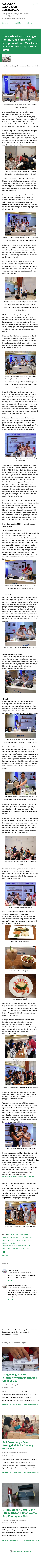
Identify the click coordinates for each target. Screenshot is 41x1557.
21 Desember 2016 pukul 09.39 (20, 1287)
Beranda (5, 23)
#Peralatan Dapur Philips (22, 1240)
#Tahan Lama (24, 1248)
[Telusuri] (32, 3)
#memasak (29, 1237)
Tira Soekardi (13, 1270)
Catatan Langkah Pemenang (10, 7)
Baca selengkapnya (31, 1405)
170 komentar (15, 1472)
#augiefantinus (22, 1235)
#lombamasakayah (17, 1237)
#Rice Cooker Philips (10, 1248)
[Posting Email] (3, 1253)
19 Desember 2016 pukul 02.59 (20, 1272)
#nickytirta (6, 1240)
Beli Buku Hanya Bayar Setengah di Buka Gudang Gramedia (17, 1445)
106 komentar (15, 1405)
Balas (10, 1280)
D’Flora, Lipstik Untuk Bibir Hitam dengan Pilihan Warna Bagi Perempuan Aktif (19, 1513)
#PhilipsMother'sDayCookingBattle (16, 1246)
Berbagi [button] (5, 1255)
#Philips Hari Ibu (8, 1243)
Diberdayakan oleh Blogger (21, 1551)
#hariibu (5, 1237)
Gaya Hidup (17, 23)
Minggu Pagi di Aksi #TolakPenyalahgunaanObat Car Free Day (19, 1377)
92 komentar (15, 1540)
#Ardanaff (11, 1235)
